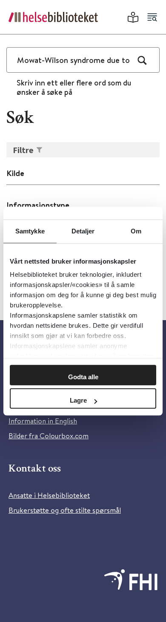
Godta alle (83, 377)
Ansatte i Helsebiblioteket (49, 495)
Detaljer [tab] (83, 231)
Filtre (23, 150)
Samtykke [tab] (30, 231)
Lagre (78, 400)
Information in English (43, 421)
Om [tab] (136, 231)
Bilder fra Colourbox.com (49, 435)
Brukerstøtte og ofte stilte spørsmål (65, 510)
